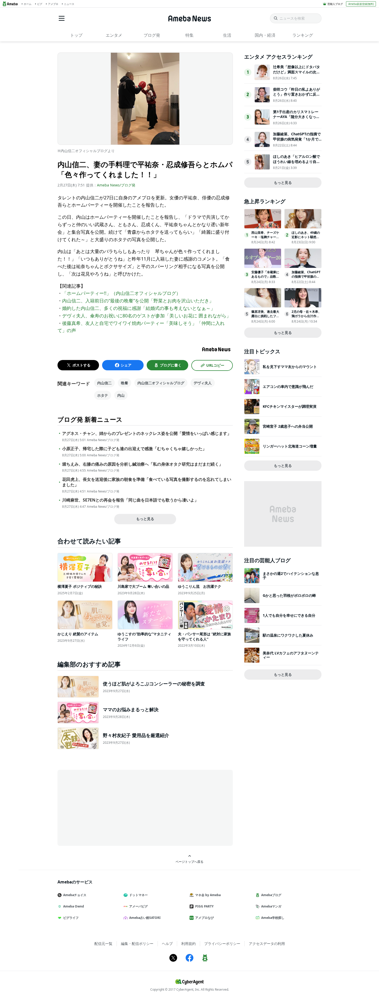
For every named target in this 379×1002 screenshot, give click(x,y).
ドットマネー (138, 895)
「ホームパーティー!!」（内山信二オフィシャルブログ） (121, 293)
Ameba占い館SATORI (145, 917)
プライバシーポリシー (222, 943)
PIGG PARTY (204, 906)
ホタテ (102, 395)
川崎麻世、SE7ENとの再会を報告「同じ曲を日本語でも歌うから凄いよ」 (130, 500)
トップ (76, 35)
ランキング (302, 35)
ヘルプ (167, 943)
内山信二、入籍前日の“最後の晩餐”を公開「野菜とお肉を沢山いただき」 (138, 301)
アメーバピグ (138, 906)
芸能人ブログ (335, 4)
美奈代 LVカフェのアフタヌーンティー (291, 655)
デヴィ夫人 (203, 382)
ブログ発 (152, 35)
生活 (227, 35)
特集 (189, 35)
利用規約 (188, 943)
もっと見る (145, 518)
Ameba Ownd (73, 906)
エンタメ (114, 35)
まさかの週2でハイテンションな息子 (291, 575)
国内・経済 (265, 35)
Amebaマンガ (271, 906)
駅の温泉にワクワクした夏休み (288, 635)
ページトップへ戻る (189, 861)
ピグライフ (71, 917)
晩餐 (124, 382)
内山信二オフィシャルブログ (160, 382)
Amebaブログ (271, 895)
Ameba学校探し (272, 917)
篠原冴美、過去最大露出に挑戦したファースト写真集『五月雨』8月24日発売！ (265, 318)
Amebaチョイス (74, 895)
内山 (121, 395)
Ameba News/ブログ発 (116, 185)
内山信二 (104, 382)
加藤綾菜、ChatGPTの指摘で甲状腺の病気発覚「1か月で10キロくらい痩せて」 (297, 138)
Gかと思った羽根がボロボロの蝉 (289, 595)
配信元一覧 (103, 943)
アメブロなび (204, 917)
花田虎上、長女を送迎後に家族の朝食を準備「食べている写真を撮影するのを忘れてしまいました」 (146, 482)
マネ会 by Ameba (208, 895)
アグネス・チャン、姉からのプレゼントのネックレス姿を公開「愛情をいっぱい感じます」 (146, 433)
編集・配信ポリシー (137, 943)
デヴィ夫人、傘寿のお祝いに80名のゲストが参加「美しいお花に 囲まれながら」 (146, 315)
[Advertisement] (104, 807)
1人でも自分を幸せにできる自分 (289, 615)
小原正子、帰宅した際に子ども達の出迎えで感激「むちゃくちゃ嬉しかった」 (134, 448)
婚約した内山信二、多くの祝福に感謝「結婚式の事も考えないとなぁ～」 (138, 308)
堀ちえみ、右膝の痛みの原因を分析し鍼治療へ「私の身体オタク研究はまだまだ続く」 (142, 464)
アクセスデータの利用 (267, 943)
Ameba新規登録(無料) (361, 4)
